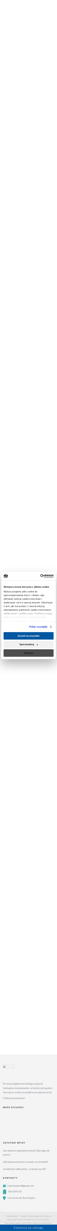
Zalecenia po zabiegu (28, 1227)
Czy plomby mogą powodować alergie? (28, 911)
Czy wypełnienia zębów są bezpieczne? (26, 902)
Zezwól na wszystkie (29, 636)
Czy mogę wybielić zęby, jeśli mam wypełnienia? (27, 870)
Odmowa (28, 653)
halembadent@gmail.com (20, 1185)
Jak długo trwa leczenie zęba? (28, 843)
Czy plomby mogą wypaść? (26, 878)
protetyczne (11, 476)
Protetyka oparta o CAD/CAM (19, 976)
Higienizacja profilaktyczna (16, 937)
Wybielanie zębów (12, 959)
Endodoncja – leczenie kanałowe (20, 954)
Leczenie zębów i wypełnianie (18, 948)
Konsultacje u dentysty (14, 931)
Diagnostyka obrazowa (15, 942)
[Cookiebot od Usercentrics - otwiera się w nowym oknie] (41, 576)
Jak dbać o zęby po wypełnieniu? (29, 893)
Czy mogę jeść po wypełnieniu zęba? (28, 851)
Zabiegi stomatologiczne (18, 925)
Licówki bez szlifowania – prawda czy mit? (24, 1168)
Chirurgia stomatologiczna (16, 965)
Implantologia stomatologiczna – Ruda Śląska (26, 970)
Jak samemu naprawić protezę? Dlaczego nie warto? (26, 1152)
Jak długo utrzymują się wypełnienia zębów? (24, 861)
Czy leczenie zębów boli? (25, 837)
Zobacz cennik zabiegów (28, 988)
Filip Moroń (28, 1050)
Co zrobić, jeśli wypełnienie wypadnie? (26, 886)
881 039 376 (15, 1191)
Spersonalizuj (26, 644)
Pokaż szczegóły (38, 626)
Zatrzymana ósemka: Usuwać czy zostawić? (25, 1161)
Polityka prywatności (14, 1098)
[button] (28, 837)
